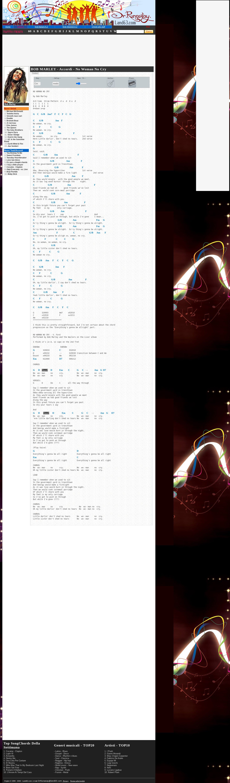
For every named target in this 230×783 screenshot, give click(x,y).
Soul (57, 758)
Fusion (58, 772)
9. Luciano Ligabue (113, 770)
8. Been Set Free (11, 767)
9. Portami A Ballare (13, 770)
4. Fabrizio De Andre (114, 758)
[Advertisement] (212, 47)
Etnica (67, 763)
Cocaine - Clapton (13, 167)
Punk (67, 770)
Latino (58, 751)
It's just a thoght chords (16, 162)
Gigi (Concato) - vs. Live (16, 169)
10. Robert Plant (112, 772)
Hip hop (67, 760)
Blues (65, 751)
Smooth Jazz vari (13, 116)
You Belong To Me (13, 153)
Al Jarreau (10, 123)
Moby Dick (11, 174)
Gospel (58, 753)
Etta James (11, 125)
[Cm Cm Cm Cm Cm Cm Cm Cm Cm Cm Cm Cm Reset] (37, 84)
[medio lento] (56, 84)
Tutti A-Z (20, 27)
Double (9, 118)
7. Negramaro (111, 765)
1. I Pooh (109, 751)
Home (7, 27)
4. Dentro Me (9, 758)
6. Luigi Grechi (111, 763)
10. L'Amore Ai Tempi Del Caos (18, 772)
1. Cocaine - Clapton (13, 751)
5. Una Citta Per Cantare (15, 760)
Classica (65, 758)
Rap (57, 767)
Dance (58, 756)
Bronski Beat (11, 121)
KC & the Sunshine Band (14, 140)
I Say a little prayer (14, 165)
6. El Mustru (9, 763)
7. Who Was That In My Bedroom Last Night (24, 765)
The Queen (10, 128)
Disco (66, 753)
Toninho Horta (12, 114)
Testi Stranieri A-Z (69, 27)
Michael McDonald (14, 111)
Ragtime (59, 763)
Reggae (58, 760)
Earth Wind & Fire (14, 144)
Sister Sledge (12, 135)
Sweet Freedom (12, 155)
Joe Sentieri (11, 146)
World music (60, 765)
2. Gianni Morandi (112, 753)
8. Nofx (108, 767)
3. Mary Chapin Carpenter (116, 756)
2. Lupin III (8, 753)
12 (149, 27)
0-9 (29, 31)
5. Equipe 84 (110, 760)
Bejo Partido (11, 172)
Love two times (12, 160)
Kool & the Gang (13, 137)
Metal (65, 772)
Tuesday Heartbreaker (16, 158)
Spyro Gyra (11, 132)
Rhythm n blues (70, 756)
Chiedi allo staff (98, 27)
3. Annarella (9, 756)
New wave (73, 765)
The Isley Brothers (14, 130)
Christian (59, 770)
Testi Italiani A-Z (41, 27)
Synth (63, 767)
